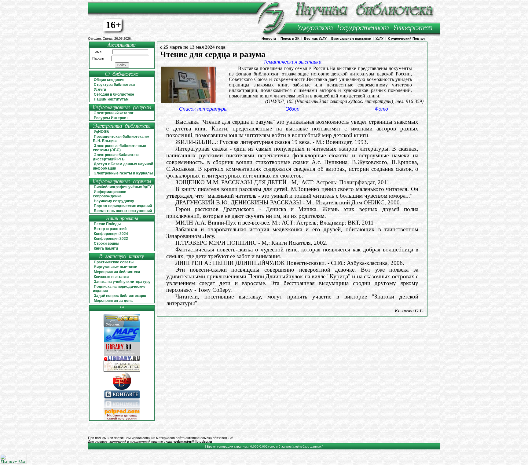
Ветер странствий (110, 229)
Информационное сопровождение (109, 194)
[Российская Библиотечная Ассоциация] (122, 388)
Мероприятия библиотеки (117, 272)
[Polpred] (122, 419)
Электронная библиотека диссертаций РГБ (116, 157)
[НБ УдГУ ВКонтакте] (122, 407)
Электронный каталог (114, 113)
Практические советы (114, 262)
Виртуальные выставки (351, 38)
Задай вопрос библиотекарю (120, 296)
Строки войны (106, 243)
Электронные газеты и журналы (123, 173)
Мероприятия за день (113, 300)
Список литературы (203, 109)
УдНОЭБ (101, 132)
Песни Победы (107, 224)
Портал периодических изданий (123, 206)
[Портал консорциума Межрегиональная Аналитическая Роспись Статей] (122, 341)
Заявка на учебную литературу (122, 282)
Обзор (292, 109)
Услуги (100, 89)
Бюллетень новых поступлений (123, 211)
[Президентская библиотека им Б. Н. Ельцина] (122, 370)
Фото (381, 109)
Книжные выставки (111, 277)
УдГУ (379, 38)
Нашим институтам (111, 99)
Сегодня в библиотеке (114, 94)
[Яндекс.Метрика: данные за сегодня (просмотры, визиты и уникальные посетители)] (13, 458)
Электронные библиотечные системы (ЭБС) (119, 148)
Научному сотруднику (114, 201)
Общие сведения (109, 80)
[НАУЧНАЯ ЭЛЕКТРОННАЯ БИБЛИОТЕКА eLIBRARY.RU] (122, 359)
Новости (269, 38)
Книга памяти (106, 248)
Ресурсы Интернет (111, 118)
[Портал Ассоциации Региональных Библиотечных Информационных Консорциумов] (122, 326)
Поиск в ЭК (289, 38)
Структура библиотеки (114, 84)
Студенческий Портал (406, 38)
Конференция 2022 (111, 238)
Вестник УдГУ (315, 38)
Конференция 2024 (111, 234)
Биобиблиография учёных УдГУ (123, 187)
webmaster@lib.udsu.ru (193, 441)
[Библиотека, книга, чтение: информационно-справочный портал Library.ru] (122, 355)
